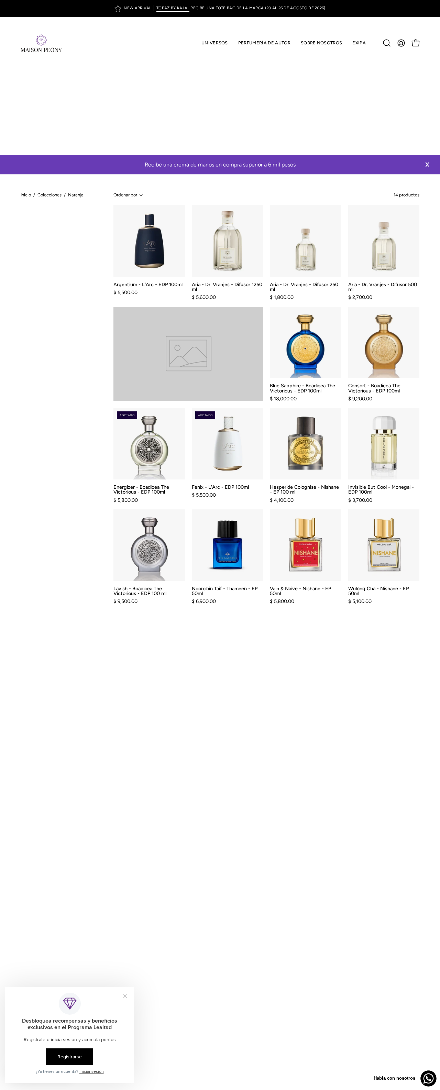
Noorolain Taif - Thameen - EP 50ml (224, 591)
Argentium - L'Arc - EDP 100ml (148, 284)
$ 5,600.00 (204, 297)
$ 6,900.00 (204, 601)
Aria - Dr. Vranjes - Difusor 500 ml (382, 287)
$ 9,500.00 (125, 601)
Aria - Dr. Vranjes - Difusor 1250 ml (227, 287)
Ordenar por (125, 194)
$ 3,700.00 (360, 500)
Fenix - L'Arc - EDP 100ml (220, 487)
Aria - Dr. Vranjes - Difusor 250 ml (304, 287)
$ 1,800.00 (282, 297)
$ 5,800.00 (125, 500)
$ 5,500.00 (125, 292)
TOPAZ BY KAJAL (172, 8)
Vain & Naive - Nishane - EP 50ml (300, 591)
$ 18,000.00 (283, 398)
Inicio (26, 194)
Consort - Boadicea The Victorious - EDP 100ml (374, 388)
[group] (220, 8)
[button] (264, 43)
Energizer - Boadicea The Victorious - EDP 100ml (141, 490)
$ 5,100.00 (360, 601)
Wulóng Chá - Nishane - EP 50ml (378, 591)
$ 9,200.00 (360, 398)
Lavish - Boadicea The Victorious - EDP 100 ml (139, 591)
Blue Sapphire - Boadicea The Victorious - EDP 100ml (302, 388)
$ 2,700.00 (360, 297)
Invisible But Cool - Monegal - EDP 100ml (381, 490)
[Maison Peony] (41, 43)
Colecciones (49, 194)
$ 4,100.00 (282, 500)
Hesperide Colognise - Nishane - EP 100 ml (304, 490)
